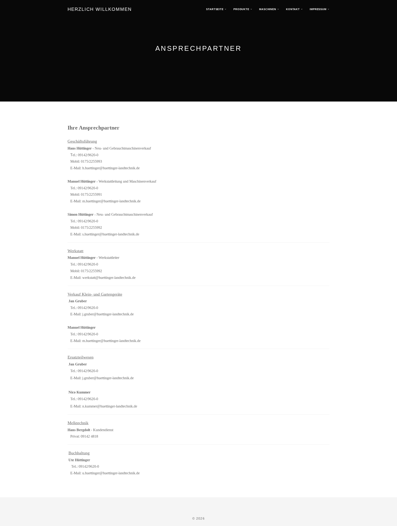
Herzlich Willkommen (100, 9)
